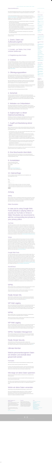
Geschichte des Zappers (40, 26)
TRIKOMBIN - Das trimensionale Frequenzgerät (37, 407)
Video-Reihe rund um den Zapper (40, 19)
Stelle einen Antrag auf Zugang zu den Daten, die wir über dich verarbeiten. (19, 184)
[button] (51, 0)
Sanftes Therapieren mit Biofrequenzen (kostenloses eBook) (40, 72)
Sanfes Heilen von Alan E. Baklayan (36, 405)
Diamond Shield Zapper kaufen (36, 404)
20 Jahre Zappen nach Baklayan (40, 28)
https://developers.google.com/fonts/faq (29, 262)
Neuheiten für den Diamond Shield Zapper (40, 16)
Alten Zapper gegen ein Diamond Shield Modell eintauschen (40, 30)
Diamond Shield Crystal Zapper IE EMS (41, 37)
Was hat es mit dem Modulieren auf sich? (41, 54)
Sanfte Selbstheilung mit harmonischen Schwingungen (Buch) (40, 69)
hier (25, 299)
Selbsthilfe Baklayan (35, 402)
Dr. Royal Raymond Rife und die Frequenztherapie (40, 25)
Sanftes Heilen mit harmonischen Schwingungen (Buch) (40, 67)
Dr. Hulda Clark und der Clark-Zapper (41, 23)
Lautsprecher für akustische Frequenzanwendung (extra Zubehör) (40, 74)
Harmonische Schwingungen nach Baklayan (40, 58)
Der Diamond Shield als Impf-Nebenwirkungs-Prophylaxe (41, 46)
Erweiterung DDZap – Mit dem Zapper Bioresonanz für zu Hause (41, 45)
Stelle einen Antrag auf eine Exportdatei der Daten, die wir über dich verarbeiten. (20, 186)
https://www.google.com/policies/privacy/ (23, 263)
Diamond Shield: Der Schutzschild (40, 48)
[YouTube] (27, 417)
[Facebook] (25, 417)
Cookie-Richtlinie (12, 68)
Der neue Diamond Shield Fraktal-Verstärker (40, 64)
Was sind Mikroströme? (40, 51)
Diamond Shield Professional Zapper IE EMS (40, 39)
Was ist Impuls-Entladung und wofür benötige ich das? (41, 56)
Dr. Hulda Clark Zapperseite (35, 408)
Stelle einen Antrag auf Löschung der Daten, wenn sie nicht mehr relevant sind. (19, 185)
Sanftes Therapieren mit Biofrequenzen (11, 410)
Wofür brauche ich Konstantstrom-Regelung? (40, 52)
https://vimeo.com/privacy (22, 249)
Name (9, 179)
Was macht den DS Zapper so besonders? (41, 21)
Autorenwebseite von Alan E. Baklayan (36, 401)
